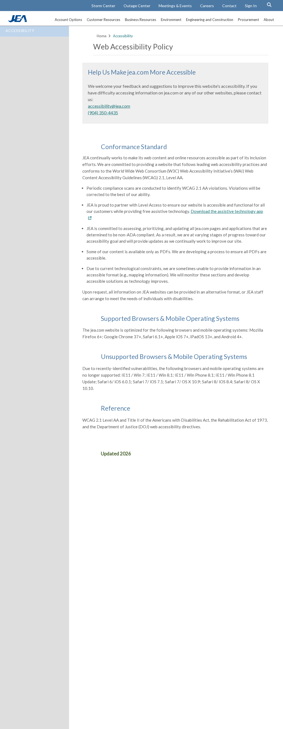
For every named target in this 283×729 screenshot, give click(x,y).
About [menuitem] (269, 19)
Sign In (251, 5)
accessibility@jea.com (109, 106)
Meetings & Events (175, 5)
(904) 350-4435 (103, 112)
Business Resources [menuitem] (140, 19)
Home (101, 36)
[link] (18, 20)
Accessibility (20, 30)
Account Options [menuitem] (68, 19)
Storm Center (103, 5)
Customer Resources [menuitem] (103, 19)
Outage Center (137, 5)
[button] (269, 4)
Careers (207, 5)
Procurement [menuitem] (248, 19)
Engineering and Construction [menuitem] (209, 19)
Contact (229, 5)
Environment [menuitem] (171, 19)
